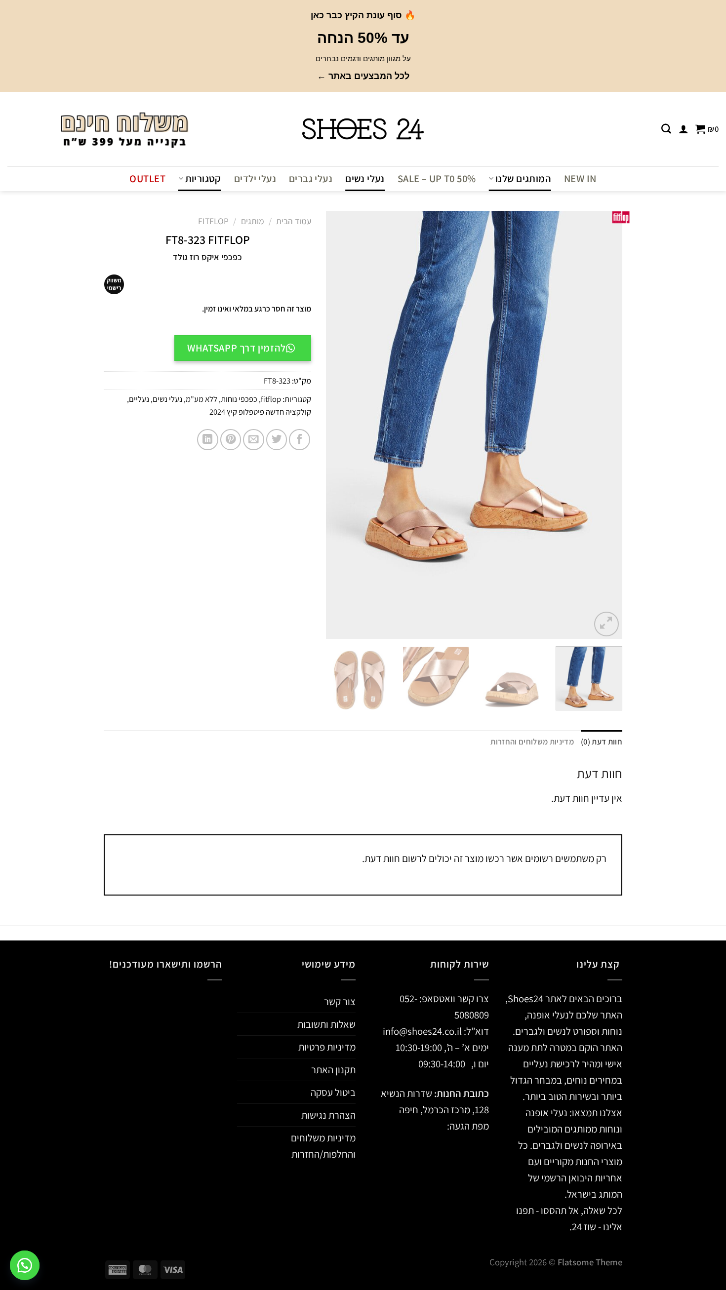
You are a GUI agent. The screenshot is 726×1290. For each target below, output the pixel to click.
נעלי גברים (310, 178)
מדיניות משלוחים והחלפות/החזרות (323, 1146)
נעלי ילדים (255, 178)
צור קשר (340, 1001)
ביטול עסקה (333, 1092)
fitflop (213, 221)
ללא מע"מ (201, 398)
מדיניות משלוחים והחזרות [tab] (532, 741)
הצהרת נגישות (328, 1115)
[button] (25, 1265)
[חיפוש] (666, 129)
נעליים (139, 398)
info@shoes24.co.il (423, 1031)
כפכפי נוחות (239, 398)
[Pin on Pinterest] (231, 439)
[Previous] (604, 424)
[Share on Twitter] (276, 439)
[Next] (337, 424)
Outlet (147, 178)
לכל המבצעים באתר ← (363, 76)
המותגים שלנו (523, 178)
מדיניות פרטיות (327, 1047)
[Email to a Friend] (253, 439)
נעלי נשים (365, 178)
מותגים (252, 221)
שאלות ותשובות (326, 1024)
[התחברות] (683, 129)
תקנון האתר (333, 1069)
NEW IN (580, 178)
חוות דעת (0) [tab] (601, 741)
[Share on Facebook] (299, 439)
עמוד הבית (293, 221)
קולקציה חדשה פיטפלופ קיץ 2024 (260, 411)
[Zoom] (606, 624)
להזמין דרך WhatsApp (236, 347)
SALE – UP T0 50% (437, 178)
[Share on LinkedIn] (207, 439)
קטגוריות (203, 178)
